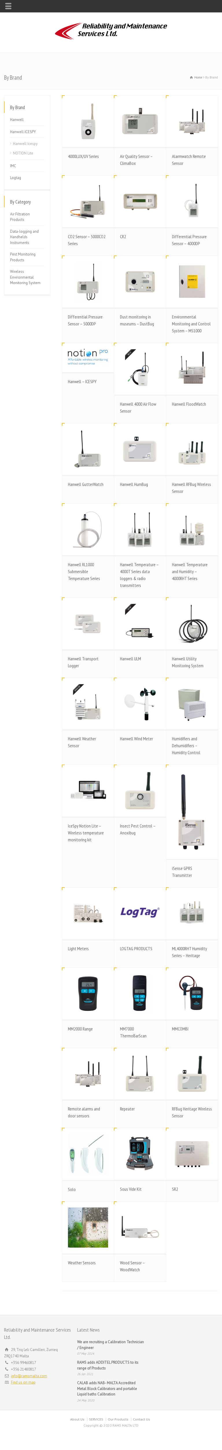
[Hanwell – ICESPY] (88, 357)
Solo (72, 1189)
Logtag (15, 177)
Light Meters (78, 948)
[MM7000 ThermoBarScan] (140, 994)
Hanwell (17, 119)
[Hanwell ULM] (140, 623)
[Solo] (88, 1154)
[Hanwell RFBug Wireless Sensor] (192, 449)
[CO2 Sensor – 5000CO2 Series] (88, 201)
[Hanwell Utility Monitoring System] (192, 623)
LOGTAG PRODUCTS (136, 948)
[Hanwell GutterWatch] (88, 449)
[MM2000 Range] (88, 994)
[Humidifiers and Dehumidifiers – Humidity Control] (192, 704)
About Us (77, 1419)
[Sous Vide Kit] (140, 1154)
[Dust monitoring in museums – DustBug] (140, 282)
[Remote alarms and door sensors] (88, 1074)
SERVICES (96, 1419)
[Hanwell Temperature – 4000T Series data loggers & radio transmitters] (140, 529)
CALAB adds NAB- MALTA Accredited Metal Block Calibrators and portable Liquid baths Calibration (107, 1388)
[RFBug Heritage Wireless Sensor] (192, 1074)
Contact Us (141, 1419)
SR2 (175, 1189)
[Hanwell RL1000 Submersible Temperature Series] (88, 529)
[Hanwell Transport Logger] (88, 623)
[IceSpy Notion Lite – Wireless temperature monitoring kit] (88, 791)
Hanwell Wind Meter (136, 738)
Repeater (127, 1109)
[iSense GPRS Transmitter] (192, 812)
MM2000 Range (80, 1029)
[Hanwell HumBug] (140, 449)
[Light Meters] (88, 913)
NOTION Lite (23, 153)
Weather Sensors (82, 1263)
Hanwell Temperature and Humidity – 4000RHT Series (190, 571)
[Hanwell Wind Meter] (140, 704)
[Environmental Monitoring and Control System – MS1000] (192, 282)
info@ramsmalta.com (29, 1375)
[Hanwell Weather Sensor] (88, 704)
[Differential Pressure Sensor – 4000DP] (192, 201)
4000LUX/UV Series (83, 156)
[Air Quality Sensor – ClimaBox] (140, 121)
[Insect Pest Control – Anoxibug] (140, 791)
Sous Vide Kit (131, 1189)
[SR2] (192, 1154)
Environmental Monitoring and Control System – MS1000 (191, 323)
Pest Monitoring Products (23, 257)
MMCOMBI (180, 1029)
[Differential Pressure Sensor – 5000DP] (88, 282)
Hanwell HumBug (134, 484)
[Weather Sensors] (88, 1227)
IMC (13, 165)
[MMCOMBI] (192, 994)
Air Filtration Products (20, 217)
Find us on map (23, 1382)
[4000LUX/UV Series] (88, 121)
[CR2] (140, 201)
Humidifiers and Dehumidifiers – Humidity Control (186, 745)
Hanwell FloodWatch (189, 404)
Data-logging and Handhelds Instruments (24, 237)
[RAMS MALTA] (111, 40)
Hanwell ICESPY (23, 131)
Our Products (118, 1419)
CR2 (123, 236)
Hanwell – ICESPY (82, 381)
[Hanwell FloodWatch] (192, 369)
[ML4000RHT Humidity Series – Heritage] (192, 913)
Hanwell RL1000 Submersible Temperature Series (84, 571)
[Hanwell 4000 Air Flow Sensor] (140, 369)
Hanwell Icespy (25, 143)
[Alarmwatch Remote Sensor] (192, 121)
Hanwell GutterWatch (85, 484)
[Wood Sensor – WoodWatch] (140, 1227)
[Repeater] (140, 1074)
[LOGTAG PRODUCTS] (140, 913)
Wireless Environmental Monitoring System (25, 277)
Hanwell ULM (130, 658)
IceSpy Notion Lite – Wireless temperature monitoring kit (86, 833)
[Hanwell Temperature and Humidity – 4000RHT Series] (192, 529)
